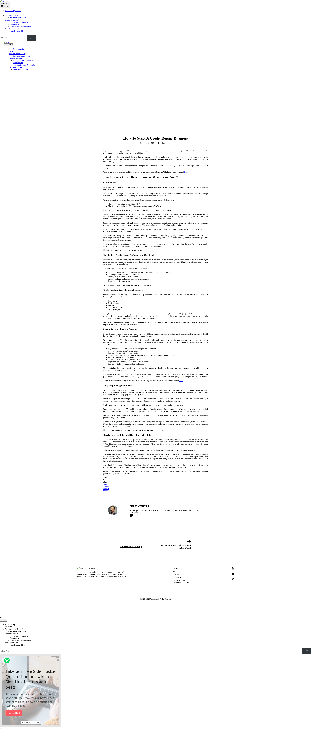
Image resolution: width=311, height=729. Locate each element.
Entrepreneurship (11, 20)
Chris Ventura (166, 143)
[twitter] (233, 578)
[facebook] (233, 568)
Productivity (14, 24)
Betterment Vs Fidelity (131, 546)
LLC (181, 381)
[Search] (31, 38)
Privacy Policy (179, 580)
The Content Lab (11, 29)
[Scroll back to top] (1, 618)
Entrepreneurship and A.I (19, 22)
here (186, 172)
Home (175, 568)
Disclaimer (178, 577)
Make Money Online (13, 11)
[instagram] (233, 573)
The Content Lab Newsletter (21, 26)
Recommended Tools (13, 15)
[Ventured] (8, 42)
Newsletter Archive (17, 31)
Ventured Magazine (181, 583)
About (175, 571)
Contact (177, 574)
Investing (8, 13)
